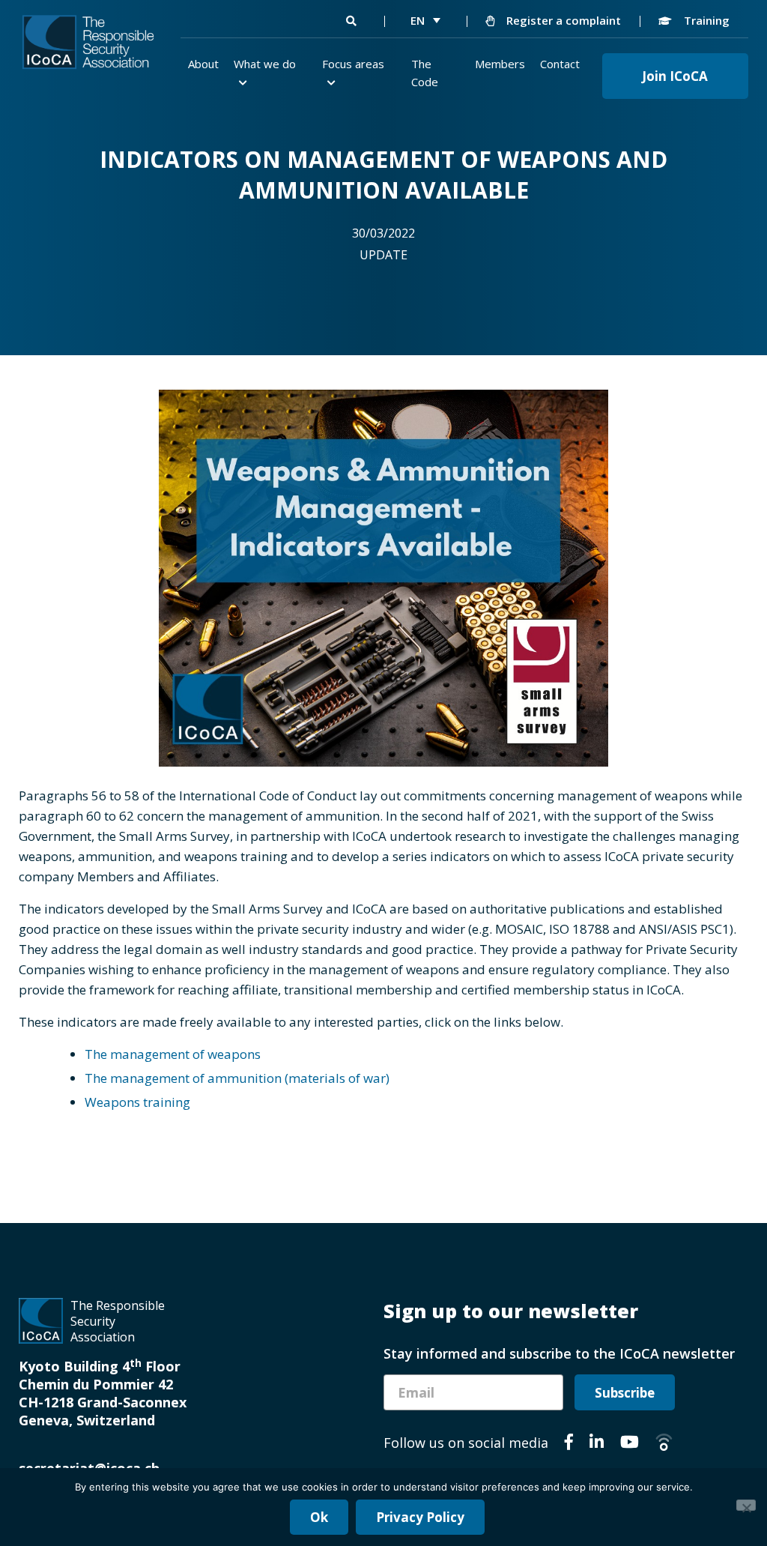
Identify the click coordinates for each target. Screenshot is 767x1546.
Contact (560, 63)
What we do (265, 63)
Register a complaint (562, 20)
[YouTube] (629, 1444)
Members (500, 63)
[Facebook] (569, 1444)
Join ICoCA (675, 76)
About (203, 63)
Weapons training (137, 1102)
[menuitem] (425, 20)
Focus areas (353, 63)
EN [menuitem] (417, 20)
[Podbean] (664, 1444)
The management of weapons (173, 1054)
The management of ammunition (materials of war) (237, 1078)
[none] (425, 20)
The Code (424, 72)
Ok (319, 1517)
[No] (746, 1505)
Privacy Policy (420, 1517)
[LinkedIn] (596, 1444)
